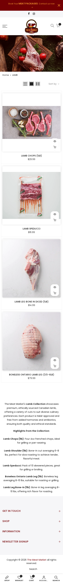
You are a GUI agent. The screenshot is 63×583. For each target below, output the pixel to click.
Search (33, 569)
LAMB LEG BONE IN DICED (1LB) (31, 301)
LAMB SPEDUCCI (31, 228)
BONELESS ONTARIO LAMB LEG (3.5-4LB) (31, 374)
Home (5, 75)
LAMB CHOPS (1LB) (31, 155)
